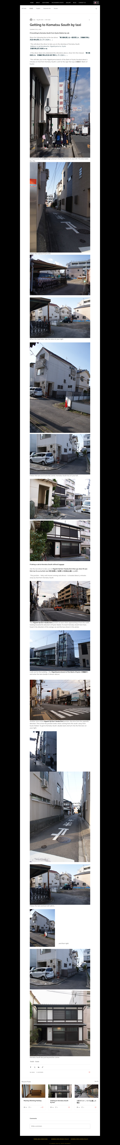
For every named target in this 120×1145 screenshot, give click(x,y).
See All (96, 1081)
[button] (38, 3)
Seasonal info (47, 8)
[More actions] (89, 20)
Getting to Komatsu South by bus (59, 1101)
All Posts (24, 8)
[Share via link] (42, 1067)
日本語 (31, 8)
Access (56, 8)
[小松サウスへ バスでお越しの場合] (86, 1091)
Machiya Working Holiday (33, 1100)
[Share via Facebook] (30, 1067)
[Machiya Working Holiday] (33, 1091)
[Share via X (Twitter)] (34, 1067)
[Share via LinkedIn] (38, 1067)
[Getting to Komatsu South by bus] (60, 1091)
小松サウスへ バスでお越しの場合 (86, 1102)
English (38, 8)
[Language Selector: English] (96, 2)
